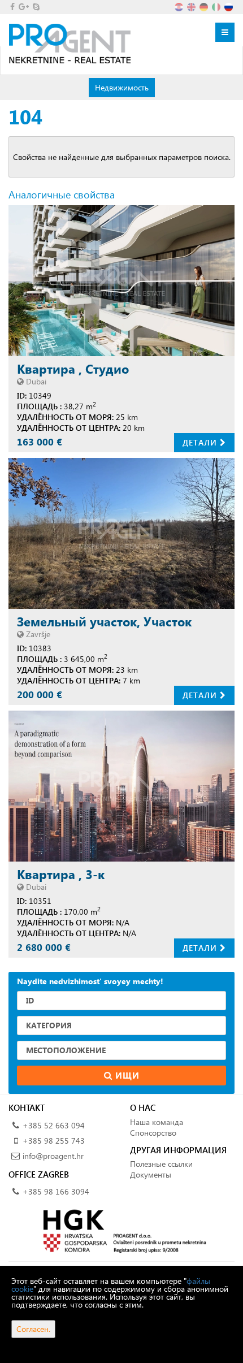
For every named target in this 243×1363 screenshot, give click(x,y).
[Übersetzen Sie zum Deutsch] (204, 6)
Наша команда (156, 1122)
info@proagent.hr (53, 1155)
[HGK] (121, 1230)
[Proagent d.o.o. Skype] (35, 6)
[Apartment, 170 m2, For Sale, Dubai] (121, 786)
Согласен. (33, 1328)
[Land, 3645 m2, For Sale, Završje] (121, 533)
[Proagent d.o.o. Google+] (23, 6)
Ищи (126, 1075)
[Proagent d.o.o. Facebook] (11, 6)
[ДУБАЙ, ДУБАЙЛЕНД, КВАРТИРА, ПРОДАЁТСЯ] (121, 280)
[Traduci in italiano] (217, 6)
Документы (150, 1174)
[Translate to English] (192, 6)
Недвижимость (121, 87)
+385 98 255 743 (54, 1140)
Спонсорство (153, 1132)
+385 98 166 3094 (56, 1191)
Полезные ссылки (161, 1163)
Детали (201, 442)
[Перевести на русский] (229, 6)
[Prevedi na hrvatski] (180, 6)
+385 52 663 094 (54, 1125)
